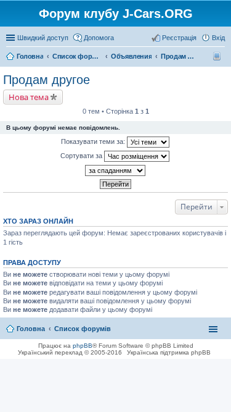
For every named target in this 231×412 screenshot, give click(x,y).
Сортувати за (82, 155)
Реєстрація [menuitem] (179, 37)
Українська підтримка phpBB (169, 352)
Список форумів (82, 328)
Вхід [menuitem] (218, 37)
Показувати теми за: (94, 141)
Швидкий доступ (42, 37)
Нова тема (29, 97)
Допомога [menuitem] (99, 37)
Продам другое (46, 79)
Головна (31, 328)
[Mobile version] (218, 56)
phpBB (82, 345)
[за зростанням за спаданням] (115, 170)
